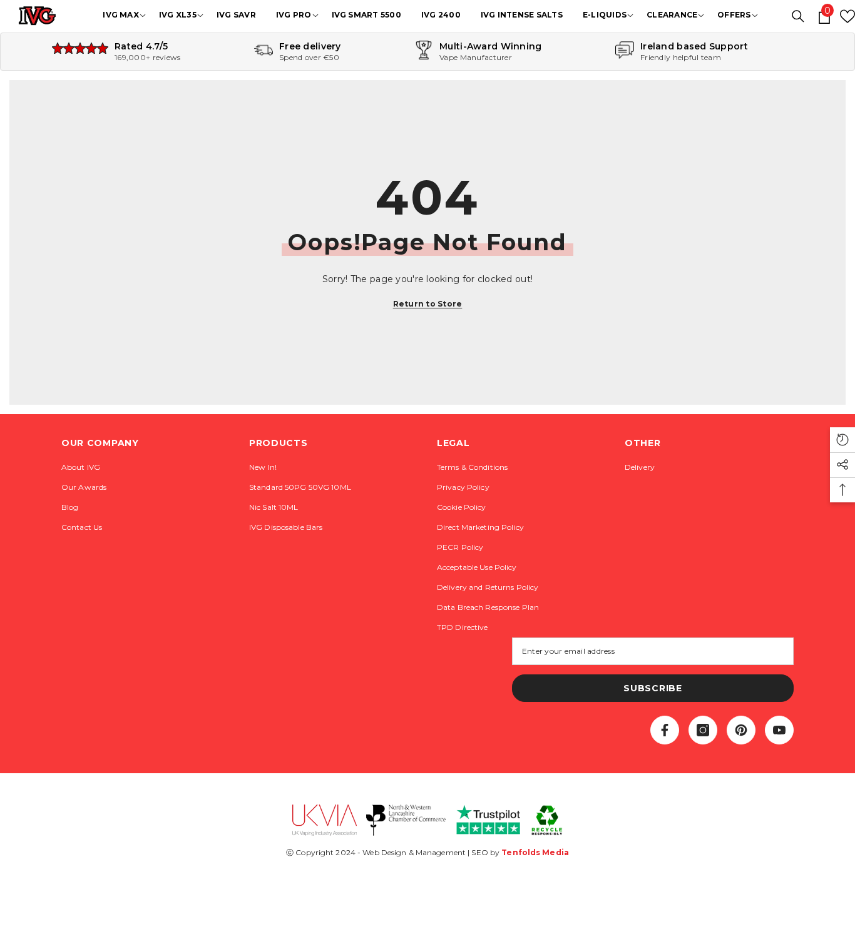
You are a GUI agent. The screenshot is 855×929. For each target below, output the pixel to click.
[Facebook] (664, 730)
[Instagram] (703, 730)
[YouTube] (779, 730)
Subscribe (652, 688)
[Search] (798, 16)
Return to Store (428, 303)
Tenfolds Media (535, 852)
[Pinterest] (741, 730)
